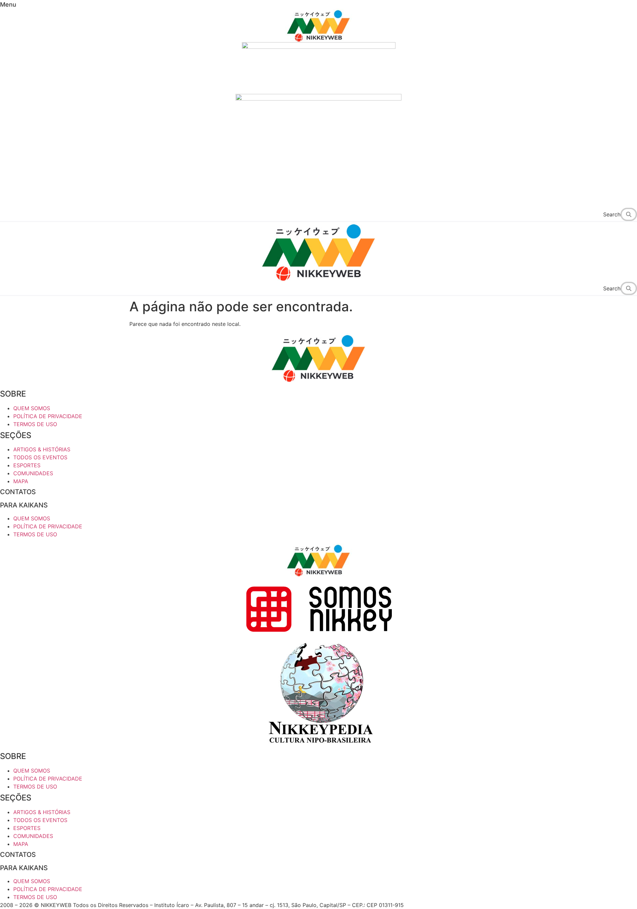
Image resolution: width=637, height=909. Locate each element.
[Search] (630, 214)
